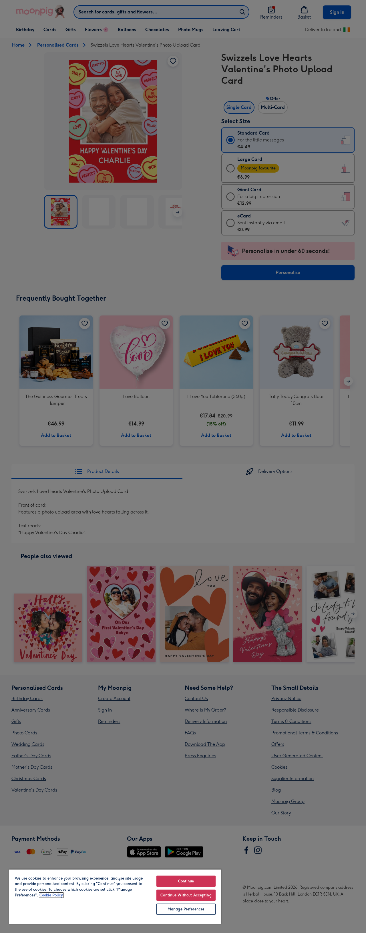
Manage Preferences (186, 909)
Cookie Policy (51, 895)
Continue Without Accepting (185, 895)
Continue (186, 881)
